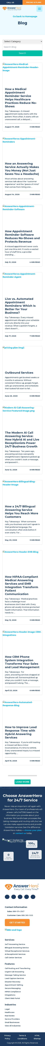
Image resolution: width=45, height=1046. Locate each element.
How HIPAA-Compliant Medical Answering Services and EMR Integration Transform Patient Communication (21, 585)
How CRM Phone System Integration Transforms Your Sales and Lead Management (22, 662)
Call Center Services (13, 958)
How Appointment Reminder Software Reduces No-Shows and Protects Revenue (22, 236)
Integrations (10, 995)
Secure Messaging (13, 988)
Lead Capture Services (14, 978)
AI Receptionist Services (15, 954)
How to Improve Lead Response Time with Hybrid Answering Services (21, 732)
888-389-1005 (27, 915)
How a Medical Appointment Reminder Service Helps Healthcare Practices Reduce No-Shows (21, 97)
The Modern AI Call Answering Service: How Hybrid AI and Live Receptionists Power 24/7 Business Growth (22, 439)
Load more (22, 782)
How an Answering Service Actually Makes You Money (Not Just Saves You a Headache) (22, 169)
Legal (7, 1009)
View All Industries (13, 1026)
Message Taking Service (15, 975)
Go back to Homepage (25, 16)
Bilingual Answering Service (17, 948)
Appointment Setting (14, 985)
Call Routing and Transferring (17, 968)
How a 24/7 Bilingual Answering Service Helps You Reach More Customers (21, 511)
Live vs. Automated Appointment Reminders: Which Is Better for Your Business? (20, 305)
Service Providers (12, 1019)
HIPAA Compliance (13, 992)
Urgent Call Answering (14, 972)
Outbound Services (19, 372)
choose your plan (33, 830)
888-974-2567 (18, 911)
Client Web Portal (12, 998)
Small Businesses (12, 1022)
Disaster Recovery (12, 982)
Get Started (17, 922)
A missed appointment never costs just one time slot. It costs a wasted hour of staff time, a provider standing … (21, 250)
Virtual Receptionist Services (17, 951)
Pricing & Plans (33, 2)
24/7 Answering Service (15, 944)
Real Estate (9, 1016)
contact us (20, 833)
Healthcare (9, 1012)
